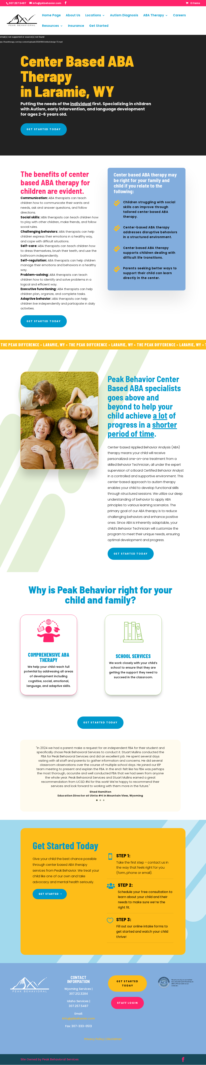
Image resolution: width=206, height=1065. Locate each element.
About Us (73, 15)
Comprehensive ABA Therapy (48, 657)
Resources (50, 26)
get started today (44, 129)
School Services (133, 656)
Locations (93, 15)
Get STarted (49, 894)
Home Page (51, 15)
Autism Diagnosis (124, 15)
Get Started (98, 26)
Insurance (76, 26)
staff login (127, 1003)
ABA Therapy (153, 15)
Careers (179, 15)
